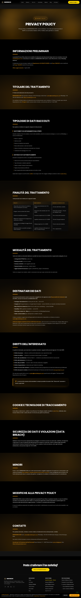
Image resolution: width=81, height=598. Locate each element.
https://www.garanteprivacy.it (19, 544)
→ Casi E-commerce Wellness (68, 588)
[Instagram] (8, 587)
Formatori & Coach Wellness (67, 582)
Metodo (46, 2)
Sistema (27, 2)
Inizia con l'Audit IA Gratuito (40, 569)
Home (22, 2)
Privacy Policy (42, 595)
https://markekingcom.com (30, 97)
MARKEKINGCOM (7, 2)
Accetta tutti (74, 595)
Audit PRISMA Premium (49, 584)
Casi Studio (40, 2)
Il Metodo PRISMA (32, 584)
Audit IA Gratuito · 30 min (50, 580)
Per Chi (33, 2)
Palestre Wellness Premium (67, 580)
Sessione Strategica (73, 2)
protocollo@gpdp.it (57, 542)
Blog (51, 2)
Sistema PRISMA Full (49, 582)
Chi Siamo (56, 2)
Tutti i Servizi (31, 586)
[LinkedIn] (11, 587)
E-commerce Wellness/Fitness (68, 584)
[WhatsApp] (14, 587)
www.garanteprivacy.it (59, 370)
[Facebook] (5, 587)
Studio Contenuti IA (49, 588)
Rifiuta (65, 595)
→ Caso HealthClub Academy (68, 586)
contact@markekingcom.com (53, 95)
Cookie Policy (63, 173)
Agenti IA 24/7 (48, 590)
